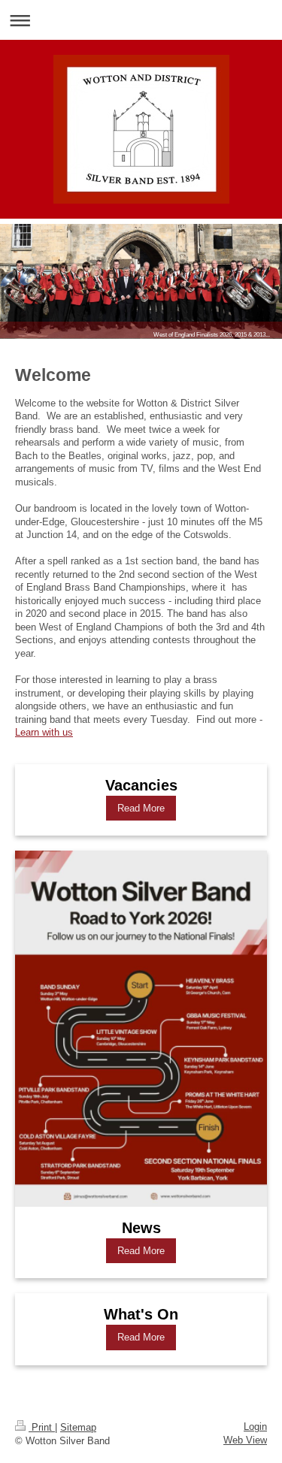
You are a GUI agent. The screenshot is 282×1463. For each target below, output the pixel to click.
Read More (141, 808)
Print (42, 1427)
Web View (245, 1440)
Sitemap (78, 1427)
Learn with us (44, 732)
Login (255, 1426)
